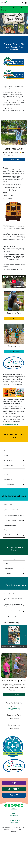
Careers (14, 813)
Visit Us (14, 811)
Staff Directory (14, 815)
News (14, 818)
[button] (23, 3)
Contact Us (14, 808)
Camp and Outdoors (7, 7)
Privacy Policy (14, 822)
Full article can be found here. (11, 424)
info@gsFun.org (14, 709)
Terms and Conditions (14, 820)
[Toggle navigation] (26, 3)
